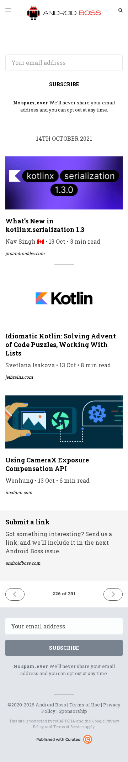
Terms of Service (68, 726)
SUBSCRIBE (64, 84)
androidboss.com (23, 563)
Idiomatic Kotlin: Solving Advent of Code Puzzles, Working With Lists (60, 344)
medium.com (18, 492)
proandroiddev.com (25, 253)
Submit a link (27, 522)
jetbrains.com (19, 377)
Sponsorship (73, 711)
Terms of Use (84, 704)
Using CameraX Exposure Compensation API (47, 464)
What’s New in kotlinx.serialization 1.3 (44, 225)
